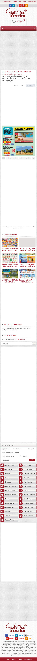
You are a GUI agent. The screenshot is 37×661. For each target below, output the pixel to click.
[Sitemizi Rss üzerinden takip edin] (26, 5)
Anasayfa (4, 71)
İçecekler (8, 482)
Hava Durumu (32, 1)
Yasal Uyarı (22, 1)
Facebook (11, 635)
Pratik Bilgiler (9, 507)
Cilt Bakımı (8, 469)
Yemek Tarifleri (10, 520)
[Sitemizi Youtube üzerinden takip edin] (20, 5)
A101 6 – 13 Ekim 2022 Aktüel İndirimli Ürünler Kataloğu (27, 266)
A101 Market (15, 71)
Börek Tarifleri (28, 465)
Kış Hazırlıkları (10, 490)
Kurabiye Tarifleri (10, 495)
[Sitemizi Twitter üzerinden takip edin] (13, 5)
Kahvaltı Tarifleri (10, 486)
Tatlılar (7, 516)
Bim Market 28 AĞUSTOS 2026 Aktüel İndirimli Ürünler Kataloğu (27, 282)
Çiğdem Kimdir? (6, 1)
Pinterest (21, 638)
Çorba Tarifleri (28, 469)
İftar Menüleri (28, 482)
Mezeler (8, 499)
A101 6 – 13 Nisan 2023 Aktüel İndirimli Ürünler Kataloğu (27, 250)
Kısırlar (26, 490)
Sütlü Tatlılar (28, 511)
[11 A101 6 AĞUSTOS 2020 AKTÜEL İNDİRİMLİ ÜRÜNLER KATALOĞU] (18, 141)
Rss (30, 638)
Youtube (11, 638)
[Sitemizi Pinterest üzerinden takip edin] (23, 5)
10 (33, 158)
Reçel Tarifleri (28, 507)
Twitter (21, 635)
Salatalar (8, 511)
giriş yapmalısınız (20, 339)
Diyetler (7, 473)
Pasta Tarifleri (28, 516)
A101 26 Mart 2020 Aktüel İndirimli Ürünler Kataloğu (10, 282)
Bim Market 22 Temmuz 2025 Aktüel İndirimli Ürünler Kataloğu (10, 266)
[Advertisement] (18, 49)
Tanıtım (15, 1)
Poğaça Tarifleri (29, 503)
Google (29, 635)
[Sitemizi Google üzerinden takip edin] (17, 5)
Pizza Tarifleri (9, 503)
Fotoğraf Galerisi (29, 473)
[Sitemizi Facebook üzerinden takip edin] (10, 5)
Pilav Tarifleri (28, 499)
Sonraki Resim (30, 85)
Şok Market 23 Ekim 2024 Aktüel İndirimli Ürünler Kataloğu (10, 250)
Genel (7, 478)
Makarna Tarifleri (29, 495)
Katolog (9, 71)
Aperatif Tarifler (10, 465)
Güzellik (26, 478)
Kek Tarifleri (27, 486)
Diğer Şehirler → (21, 22)
